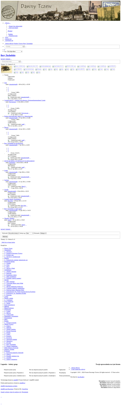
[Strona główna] (60, 11)
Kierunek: (37, 233)
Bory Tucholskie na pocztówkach (13, 143)
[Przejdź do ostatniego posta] (30, 97)
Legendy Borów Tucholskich (12, 199)
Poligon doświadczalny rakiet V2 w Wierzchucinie (18, 116)
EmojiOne (25, 389)
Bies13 (24, 186)
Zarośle (6, 189)
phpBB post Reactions (7, 389)
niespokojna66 (13, 84)
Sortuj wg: (23, 233)
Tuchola (6, 180)
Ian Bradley (81, 377)
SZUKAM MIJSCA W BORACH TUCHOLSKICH (19, 161)
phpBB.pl (22, 383)
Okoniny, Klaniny (9, 218)
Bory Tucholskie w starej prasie (13, 209)
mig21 (9, 220)
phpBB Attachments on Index (9, 386)
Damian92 (12, 162)
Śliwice (6, 127)
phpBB (16, 380)
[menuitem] (15, 26)
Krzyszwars (12, 102)
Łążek (6, 170)
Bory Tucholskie (8, 55)
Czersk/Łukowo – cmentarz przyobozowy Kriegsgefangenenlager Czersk (24, 100)
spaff (23, 124)
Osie (5, 83)
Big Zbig (10, 201)
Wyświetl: (5, 233)
